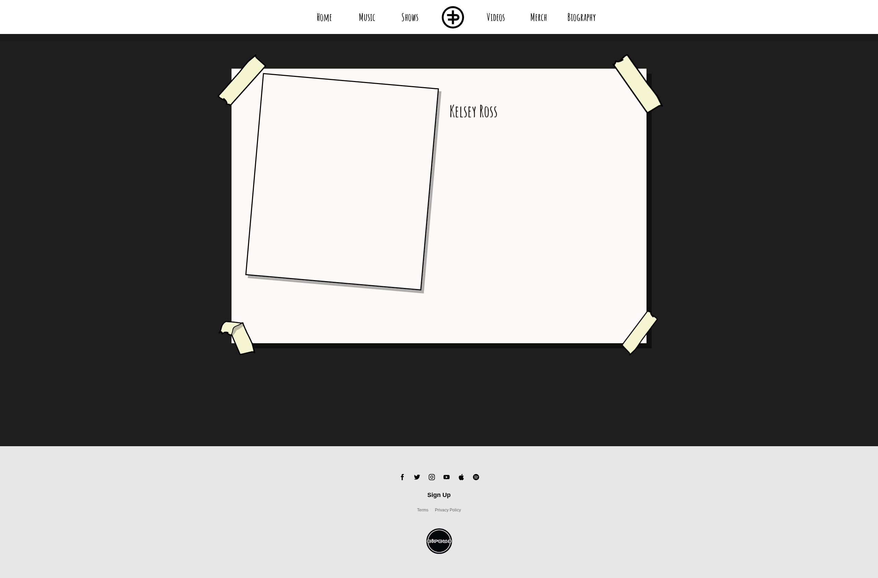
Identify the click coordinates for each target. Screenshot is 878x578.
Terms (422, 510)
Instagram (432, 477)
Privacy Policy (448, 510)
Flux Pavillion (453, 17)
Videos (496, 17)
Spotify (476, 477)
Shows (409, 17)
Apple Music (461, 477)
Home (324, 17)
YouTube (446, 477)
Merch (538, 17)
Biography (581, 17)
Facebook (402, 477)
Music (367, 17)
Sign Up (439, 495)
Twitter (417, 477)
